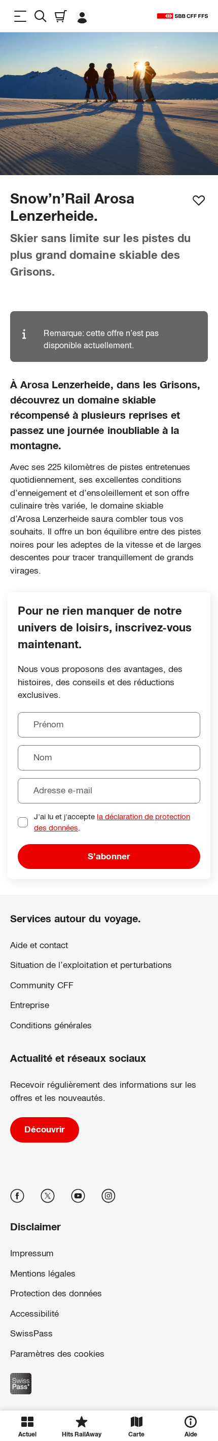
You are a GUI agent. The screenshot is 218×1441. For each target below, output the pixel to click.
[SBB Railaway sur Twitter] (48, 1196)
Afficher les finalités (109, 1384)
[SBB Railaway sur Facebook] (17, 1196)
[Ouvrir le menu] (20, 16)
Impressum (26, 1350)
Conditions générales (51, 1025)
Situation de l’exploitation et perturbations (91, 965)
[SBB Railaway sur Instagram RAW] (108, 1196)
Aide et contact (39, 945)
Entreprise (29, 1005)
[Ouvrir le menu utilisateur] (82, 16)
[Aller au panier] (61, 16)
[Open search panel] (40, 16)
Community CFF (42, 985)
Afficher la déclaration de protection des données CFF (89, 1339)
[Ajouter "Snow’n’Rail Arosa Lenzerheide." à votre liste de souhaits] (199, 200)
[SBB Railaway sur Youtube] (78, 1196)
